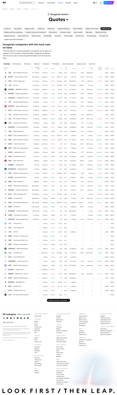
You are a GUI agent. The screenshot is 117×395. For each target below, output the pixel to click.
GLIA (10, 294)
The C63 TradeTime (61, 365)
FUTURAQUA (11, 211)
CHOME (10, 215)
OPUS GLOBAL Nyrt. (19, 81)
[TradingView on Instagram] (14, 318)
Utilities (112, 110)
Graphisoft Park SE (19, 152)
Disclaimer (59, 372)
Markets (60, 3)
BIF (10, 102)
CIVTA (10, 257)
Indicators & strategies (85, 339)
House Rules (82, 323)
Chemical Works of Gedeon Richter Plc (21, 77)
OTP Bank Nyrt (17, 253)
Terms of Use (60, 370)
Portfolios (37, 358)
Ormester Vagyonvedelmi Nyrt (22, 190)
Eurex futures (60, 339)
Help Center (59, 352)
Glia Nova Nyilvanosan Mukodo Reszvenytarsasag (21, 294)
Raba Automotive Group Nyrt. (21, 139)
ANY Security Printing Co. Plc (21, 118)
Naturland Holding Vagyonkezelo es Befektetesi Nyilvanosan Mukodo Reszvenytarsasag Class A (21, 278)
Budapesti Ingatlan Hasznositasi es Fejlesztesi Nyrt (21, 102)
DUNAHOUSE (11, 127)
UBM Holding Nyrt (18, 131)
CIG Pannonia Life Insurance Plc (23, 261)
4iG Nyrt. (15, 85)
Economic (37, 347)
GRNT (9, 265)
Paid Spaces (82, 345)
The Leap (59, 332)
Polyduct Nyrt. (20, 269)
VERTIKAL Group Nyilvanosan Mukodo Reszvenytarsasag (21, 173)
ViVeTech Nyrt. (17, 223)
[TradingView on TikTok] (24, 318)
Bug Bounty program (62, 382)
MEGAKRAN (11, 282)
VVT (10, 223)
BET (10, 114)
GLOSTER (10, 177)
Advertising (103, 329)
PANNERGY (11, 164)
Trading (81, 330)
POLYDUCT (11, 269)
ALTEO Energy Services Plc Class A (21, 110)
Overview (59, 327)
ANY (10, 118)
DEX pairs (37, 330)
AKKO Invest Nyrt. (18, 160)
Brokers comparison (61, 330)
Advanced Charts (105, 321)
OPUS (9, 81)
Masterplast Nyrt (22, 169)
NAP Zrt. (15, 232)
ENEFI (10, 148)
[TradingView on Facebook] (7, 318)
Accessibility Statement (62, 378)
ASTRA (10, 290)
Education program (105, 334)
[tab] (7, 28)
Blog (57, 350)
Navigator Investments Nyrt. (21, 244)
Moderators (82, 325)
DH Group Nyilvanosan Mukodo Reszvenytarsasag (23, 127)
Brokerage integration (106, 330)
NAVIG (10, 244)
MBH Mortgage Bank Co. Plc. (23, 248)
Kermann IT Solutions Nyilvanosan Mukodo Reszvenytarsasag (21, 236)
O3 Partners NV (18, 198)
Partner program (105, 332)
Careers (58, 354)
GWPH (10, 156)
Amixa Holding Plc (18, 181)
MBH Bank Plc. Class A (21, 273)
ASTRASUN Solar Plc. (20, 290)
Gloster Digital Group (20, 177)
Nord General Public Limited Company (21, 240)
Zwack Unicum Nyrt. (19, 144)
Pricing (58, 318)
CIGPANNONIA (12, 261)
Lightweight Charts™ (106, 319)
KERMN (10, 236)
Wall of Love (82, 318)
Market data (59, 319)
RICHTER (10, 76)
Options (36, 361)
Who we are (59, 347)
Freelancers (82, 343)
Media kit (58, 356)
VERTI (9, 173)
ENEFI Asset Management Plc (21, 148)
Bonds (36, 325)
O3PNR (10, 198)
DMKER (10, 206)
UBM (10, 131)
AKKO (9, 160)
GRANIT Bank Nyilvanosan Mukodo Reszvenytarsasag (21, 265)
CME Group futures (61, 338)
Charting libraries (105, 318)
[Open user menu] (100, 2)
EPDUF (10, 286)
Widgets (102, 316)
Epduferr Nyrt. (17, 286)
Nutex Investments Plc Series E (21, 135)
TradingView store (61, 361)
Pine (35, 332)
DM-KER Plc (17, 206)
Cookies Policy (60, 376)
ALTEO (10, 110)
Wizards (81, 341)
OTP (10, 252)
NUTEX (10, 135)
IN (96, 3)
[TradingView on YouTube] (11, 318)
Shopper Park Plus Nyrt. (20, 123)
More (75, 3)
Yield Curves (37, 359)
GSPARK (10, 152)
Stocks (36, 321)
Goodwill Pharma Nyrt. (19, 156)
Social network (83, 316)
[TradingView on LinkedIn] (17, 318)
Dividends (37, 350)
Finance (112, 93)
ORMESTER (11, 190)
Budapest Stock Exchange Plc (21, 114)
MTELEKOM (11, 106)
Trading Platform (105, 323)
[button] (45, 2)
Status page (59, 384)
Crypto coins (38, 327)
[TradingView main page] (4, 3)
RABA (9, 139)
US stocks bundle (61, 341)
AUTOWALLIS (11, 97)
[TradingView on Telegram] (21, 318)
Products (41, 3)
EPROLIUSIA (11, 219)
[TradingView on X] (4, 318)
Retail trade (113, 97)
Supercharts (37, 316)
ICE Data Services (22, 326)
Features (58, 316)
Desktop (36, 372)
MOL (10, 72)
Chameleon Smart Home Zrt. (21, 215)
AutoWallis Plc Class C (23, 97)
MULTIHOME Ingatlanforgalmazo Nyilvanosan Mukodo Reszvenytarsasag (21, 202)
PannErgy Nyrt (20, 165)
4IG (10, 85)
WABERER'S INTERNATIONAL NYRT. (22, 89)
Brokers (68, 3)
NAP (10, 231)
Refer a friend (83, 319)
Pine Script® (37, 365)
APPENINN (11, 93)
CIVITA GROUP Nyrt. (19, 257)
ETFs (35, 323)
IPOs (35, 352)
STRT (10, 227)
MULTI (10, 202)
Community (51, 3)
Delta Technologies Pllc (19, 194)
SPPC (10, 123)
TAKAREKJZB (11, 248)
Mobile (36, 370)
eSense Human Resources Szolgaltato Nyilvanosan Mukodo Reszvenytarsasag (21, 185)
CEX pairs (37, 329)
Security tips (59, 380)
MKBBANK (10, 273)
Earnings (36, 349)
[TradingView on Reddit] (28, 318)
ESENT (10, 185)
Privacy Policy (60, 374)
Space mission (60, 349)
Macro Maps (37, 363)
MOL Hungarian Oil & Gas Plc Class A (21, 72)
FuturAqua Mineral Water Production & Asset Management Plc (23, 211)
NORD (9, 240)
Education (82, 332)
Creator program (83, 321)
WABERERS (11, 89)
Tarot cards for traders (62, 363)
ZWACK (10, 143)
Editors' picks (82, 334)
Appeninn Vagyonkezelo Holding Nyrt (22, 93)
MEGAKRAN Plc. (20, 282)
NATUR (10, 278)
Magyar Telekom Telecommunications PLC (22, 106)
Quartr (25, 337)
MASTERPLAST (12, 169)
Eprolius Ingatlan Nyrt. (22, 219)
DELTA (10, 194)
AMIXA (10, 181)
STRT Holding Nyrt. (18, 227)
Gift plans (59, 321)
